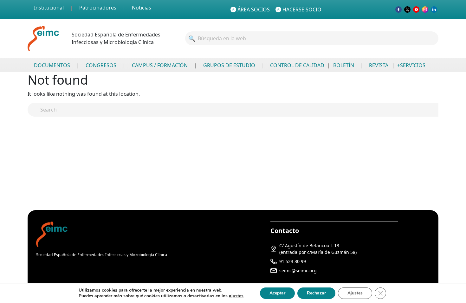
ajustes (236, 296)
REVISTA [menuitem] (378, 65)
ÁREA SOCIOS (253, 9)
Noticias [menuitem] (141, 7)
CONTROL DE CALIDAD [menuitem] (297, 65)
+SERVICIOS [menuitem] (411, 65)
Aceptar (277, 293)
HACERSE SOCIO (301, 9)
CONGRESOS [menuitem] (101, 65)
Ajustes (355, 293)
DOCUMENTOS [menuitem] (52, 65)
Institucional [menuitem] (49, 7)
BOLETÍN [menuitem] (343, 65)
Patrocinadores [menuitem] (97, 7)
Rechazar (316, 293)
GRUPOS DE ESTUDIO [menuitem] (229, 65)
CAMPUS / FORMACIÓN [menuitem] (160, 65)
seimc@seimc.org (298, 271)
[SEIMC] (52, 234)
